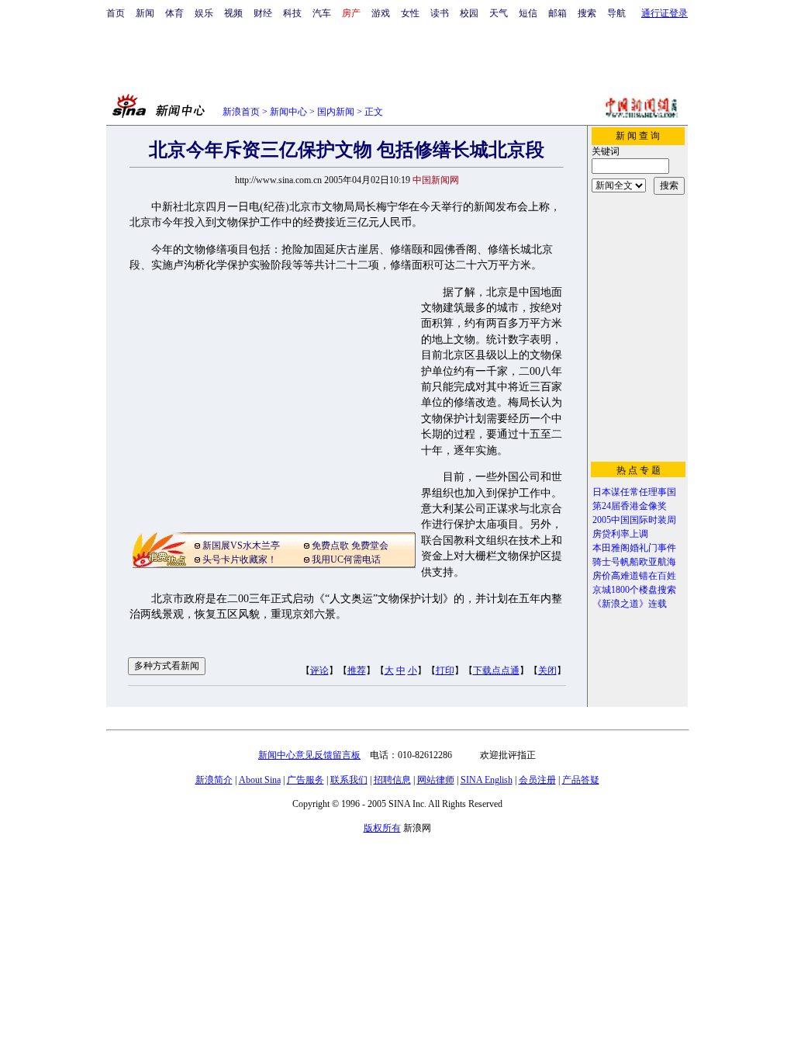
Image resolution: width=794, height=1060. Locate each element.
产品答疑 (580, 779)
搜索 (587, 13)
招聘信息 (392, 779)
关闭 (547, 670)
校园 (469, 13)
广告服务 (305, 779)
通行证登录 (664, 13)
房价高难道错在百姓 (634, 575)
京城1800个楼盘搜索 (634, 589)
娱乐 (204, 13)
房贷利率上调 (620, 533)
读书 (439, 13)
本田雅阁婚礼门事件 (634, 547)
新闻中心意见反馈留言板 (309, 755)
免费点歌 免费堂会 (350, 545)
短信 (528, 13)
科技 (292, 13)
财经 (263, 13)
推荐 (356, 670)
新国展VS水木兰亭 (241, 545)
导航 (616, 13)
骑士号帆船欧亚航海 (634, 561)
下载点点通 (496, 670)
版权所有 (382, 828)
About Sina (260, 779)
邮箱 (557, 13)
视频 (233, 13)
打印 (445, 670)
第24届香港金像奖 (629, 506)
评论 (319, 670)
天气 (498, 13)
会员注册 (537, 779)
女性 (410, 13)
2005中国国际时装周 (634, 519)
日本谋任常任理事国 (634, 492)
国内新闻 (335, 111)
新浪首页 (241, 111)
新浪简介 (214, 779)
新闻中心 (288, 111)
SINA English (487, 779)
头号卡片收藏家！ (239, 559)
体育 (174, 13)
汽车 (321, 13)
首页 (115, 13)
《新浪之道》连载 (629, 603)
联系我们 (349, 779)
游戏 (380, 13)
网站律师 (435, 779)
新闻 (145, 13)
